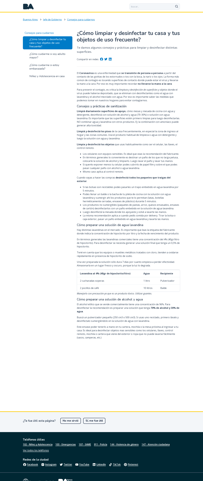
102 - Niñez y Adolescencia (37, 444)
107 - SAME (85, 444)
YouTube (84, 464)
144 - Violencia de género (124, 444)
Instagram (50, 464)
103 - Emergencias (65, 444)
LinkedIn (101, 464)
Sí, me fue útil (94, 420)
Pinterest (133, 464)
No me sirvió (70, 420)
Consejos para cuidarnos (81, 19)
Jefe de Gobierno (52, 19)
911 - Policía (100, 444)
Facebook (32, 464)
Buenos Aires (30, 19)
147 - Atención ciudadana (156, 444)
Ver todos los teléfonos (36, 450)
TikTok (117, 464)
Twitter (68, 464)
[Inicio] (28, 6)
